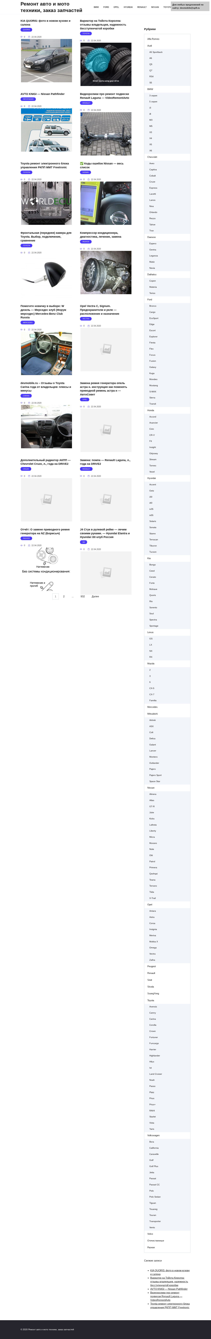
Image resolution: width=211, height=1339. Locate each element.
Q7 (150, 70)
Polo (151, 1191)
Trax (151, 230)
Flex (151, 349)
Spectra (153, 620)
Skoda (150, 986)
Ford (106, 7)
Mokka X (153, 941)
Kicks (151, 819)
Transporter (155, 1221)
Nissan (155, 7)
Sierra (152, 398)
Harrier (152, 1049)
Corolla (152, 1025)
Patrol (152, 861)
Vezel (152, 472)
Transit (152, 404)
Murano (153, 843)
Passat (152, 1178)
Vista (151, 1123)
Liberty (152, 831)
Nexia (152, 268)
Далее (95, 596)
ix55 (151, 515)
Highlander (154, 1056)
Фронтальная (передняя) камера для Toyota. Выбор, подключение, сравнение (46, 236)
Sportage (153, 626)
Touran (152, 1215)
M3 (150, 120)
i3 (150, 108)
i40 (150, 503)
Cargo (152, 312)
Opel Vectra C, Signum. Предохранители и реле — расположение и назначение (99, 310)
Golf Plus (153, 1166)
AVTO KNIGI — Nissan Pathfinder (43, 94)
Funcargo (154, 1043)
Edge (151, 324)
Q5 (150, 64)
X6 (150, 150)
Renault (142, 7)
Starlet (152, 1117)
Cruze (152, 182)
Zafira (152, 960)
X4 (150, 138)
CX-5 (151, 688)
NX (150, 651)
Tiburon (153, 546)
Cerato (152, 577)
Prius (151, 1098)
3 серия (153, 95)
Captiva (153, 169)
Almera (152, 794)
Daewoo (151, 237)
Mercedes (152, 707)
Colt (151, 732)
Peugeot (151, 966)
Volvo (150, 1234)
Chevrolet (152, 157)
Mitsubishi (152, 713)
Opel (116, 7)
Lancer (152, 751)
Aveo (151, 163)
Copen (152, 281)
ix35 (151, 509)
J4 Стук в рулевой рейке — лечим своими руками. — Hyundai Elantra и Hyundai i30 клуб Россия (105, 533)
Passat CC (154, 1185)
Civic (151, 429)
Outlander (154, 763)
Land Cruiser (155, 1074)
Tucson (152, 552)
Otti (151, 855)
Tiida (151, 892)
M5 (150, 126)
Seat (149, 980)
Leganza (153, 256)
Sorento (153, 607)
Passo (152, 1086)
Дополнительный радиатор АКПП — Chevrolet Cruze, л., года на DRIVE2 (46, 461)
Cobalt (152, 176)
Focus (152, 355)
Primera (153, 867)
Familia (152, 700)
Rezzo (152, 218)
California (154, 1148)
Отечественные (155, 1240)
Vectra (152, 954)
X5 (150, 144)
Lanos (152, 200)
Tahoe (152, 224)
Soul (151, 613)
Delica (152, 738)
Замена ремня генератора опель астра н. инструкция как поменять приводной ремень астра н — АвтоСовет (103, 389)
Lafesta (153, 825)
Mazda (150, 663)
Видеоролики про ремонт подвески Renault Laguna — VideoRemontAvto (104, 95)
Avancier (153, 423)
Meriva (152, 935)
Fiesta (152, 342)
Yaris (151, 1129)
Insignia (153, 929)
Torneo (152, 465)
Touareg (153, 1209)
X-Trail (152, 898)
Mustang (153, 385)
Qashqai (153, 874)
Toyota (167, 7)
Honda (150, 410)
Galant (152, 745)
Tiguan (152, 1203)
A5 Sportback (155, 52)
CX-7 (151, 694)
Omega (153, 947)
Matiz (152, 262)
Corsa (152, 923)
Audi (149, 45)
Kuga (151, 373)
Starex (152, 533)
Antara (152, 911)
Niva (151, 206)
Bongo (152, 565)
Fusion (152, 361)
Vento (152, 1227)
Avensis (153, 1007)
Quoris (152, 595)
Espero (152, 243)
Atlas (151, 800)
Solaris (152, 521)
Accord (152, 417)
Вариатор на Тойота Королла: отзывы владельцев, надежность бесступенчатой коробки (103, 24)
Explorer (153, 336)
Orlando (153, 212)
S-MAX (152, 391)
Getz (151, 491)
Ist (150, 1068)
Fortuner (153, 1037)
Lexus (150, 632)
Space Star (154, 781)
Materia (153, 287)
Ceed (152, 571)
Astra (151, 917)
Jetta (151, 1172)
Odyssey (153, 453)
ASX (151, 726)
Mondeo (153, 379)
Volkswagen (153, 1135)
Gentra (152, 250)
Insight (152, 447)
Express (153, 188)
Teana (152, 880)
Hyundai (128, 7)
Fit (150, 441)
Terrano (153, 886)
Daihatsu (151, 274)
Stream (152, 459)
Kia (149, 558)
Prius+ (152, 1104)
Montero (153, 757)
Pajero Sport (155, 775)
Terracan (153, 539)
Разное (151, 1247)
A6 (150, 58)
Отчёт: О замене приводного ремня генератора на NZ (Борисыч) (45, 531)
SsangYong (153, 993)
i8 (150, 114)
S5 (150, 83)
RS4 (151, 76)
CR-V (152, 435)
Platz (151, 1092)
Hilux (151, 1062)
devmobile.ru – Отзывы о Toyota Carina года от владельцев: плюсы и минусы (46, 387)
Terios (152, 293)
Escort (152, 330)
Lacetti (152, 194)
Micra (152, 837)
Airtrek (152, 720)
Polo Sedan (155, 1197)
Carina (152, 1019)
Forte (152, 583)
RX (150, 657)
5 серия (153, 101)
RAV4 (152, 1111)
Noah (152, 1080)
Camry (152, 1013)
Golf (151, 1160)
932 (83, 596)
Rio (151, 601)
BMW (96, 7)
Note (151, 849)
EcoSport (153, 318)
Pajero (152, 769)
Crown (152, 1031)
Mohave (153, 589)
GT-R (152, 806)
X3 (150, 132)
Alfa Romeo (153, 39)
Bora (151, 1142)
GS (150, 639)
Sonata (152, 527)
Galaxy (152, 367)
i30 (150, 497)
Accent (152, 484)
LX (150, 645)
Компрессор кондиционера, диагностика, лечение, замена (100, 234)
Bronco (152, 306)
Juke (151, 812)
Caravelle (154, 1154)
